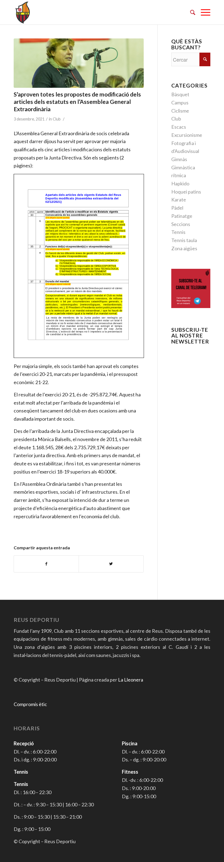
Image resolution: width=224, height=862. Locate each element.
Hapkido (180, 183)
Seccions (180, 224)
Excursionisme (186, 135)
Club (57, 119)
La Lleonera (130, 680)
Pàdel (177, 208)
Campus (179, 103)
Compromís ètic (30, 704)
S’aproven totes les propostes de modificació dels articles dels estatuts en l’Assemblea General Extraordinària (77, 102)
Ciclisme (180, 111)
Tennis (178, 232)
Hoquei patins (186, 192)
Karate (178, 200)
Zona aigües (184, 248)
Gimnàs (179, 159)
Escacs (178, 127)
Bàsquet (180, 94)
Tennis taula (184, 240)
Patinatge (181, 216)
